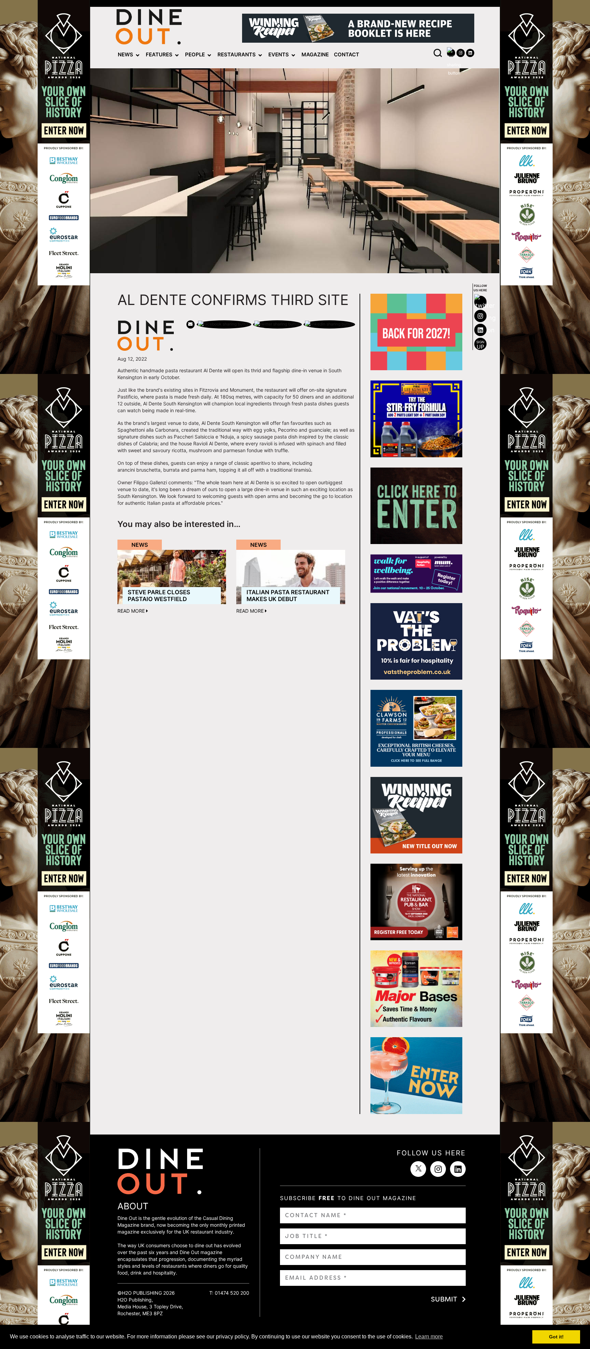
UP (480, 345)
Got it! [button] (556, 1336)
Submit (444, 1299)
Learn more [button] (429, 1336)
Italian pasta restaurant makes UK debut (288, 595)
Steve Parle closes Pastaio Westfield (159, 595)
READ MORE (131, 611)
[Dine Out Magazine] (149, 28)
